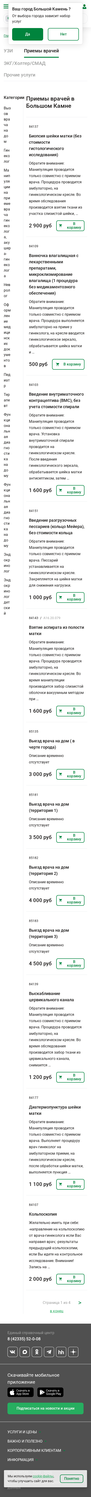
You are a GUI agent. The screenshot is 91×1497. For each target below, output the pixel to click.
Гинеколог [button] (7, 156)
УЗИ (8, 51)
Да (27, 34)
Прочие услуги (19, 75)
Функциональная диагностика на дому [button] (7, 445)
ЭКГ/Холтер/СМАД (25, 63)
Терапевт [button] (7, 400)
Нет (63, 34)
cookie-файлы (43, 1476)
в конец (56, 1311)
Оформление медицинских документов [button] (7, 335)
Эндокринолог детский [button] (7, 597)
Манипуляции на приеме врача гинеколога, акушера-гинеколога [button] (7, 223)
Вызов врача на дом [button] (7, 125)
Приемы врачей (41, 51)
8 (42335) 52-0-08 (24, 1338)
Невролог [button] (7, 290)
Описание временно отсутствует (46, 758)
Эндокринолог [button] (7, 562)
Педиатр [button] (7, 380)
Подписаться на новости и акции (45, 1408)
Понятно (71, 1478)
